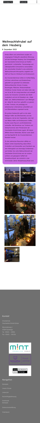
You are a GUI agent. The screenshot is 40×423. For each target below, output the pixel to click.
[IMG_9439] (20, 230)
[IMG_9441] (12, 254)
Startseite (5, 384)
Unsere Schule (6, 388)
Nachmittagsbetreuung (9, 396)
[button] (36, 2)
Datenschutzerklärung (9, 407)
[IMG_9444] (28, 174)
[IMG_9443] (12, 174)
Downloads (5, 401)
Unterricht (5, 392)
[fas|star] (20, 348)
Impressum (5, 412)
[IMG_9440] (20, 198)
